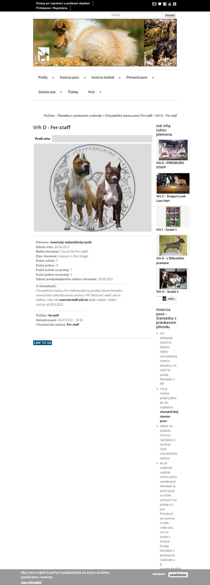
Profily (43, 77)
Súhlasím (158, 573)
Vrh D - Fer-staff (166, 115)
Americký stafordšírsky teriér (71, 242)
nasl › (171, 298)
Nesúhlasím (178, 574)
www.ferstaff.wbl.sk (73, 300)
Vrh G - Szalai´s (167, 291)
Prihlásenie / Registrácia (51, 8)
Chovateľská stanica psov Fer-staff (128, 115)
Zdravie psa (47, 92)
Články (73, 92)
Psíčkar (49, 115)
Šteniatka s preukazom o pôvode (80, 115)
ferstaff (53, 315)
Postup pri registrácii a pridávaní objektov (63, 3)
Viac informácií (31, 582)
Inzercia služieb (102, 77)
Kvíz (91, 92)
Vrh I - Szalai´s (166, 229)
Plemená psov (137, 77)
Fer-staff (73, 324)
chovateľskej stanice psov (169, 416)
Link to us (42, 342)
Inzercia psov (69, 77)
